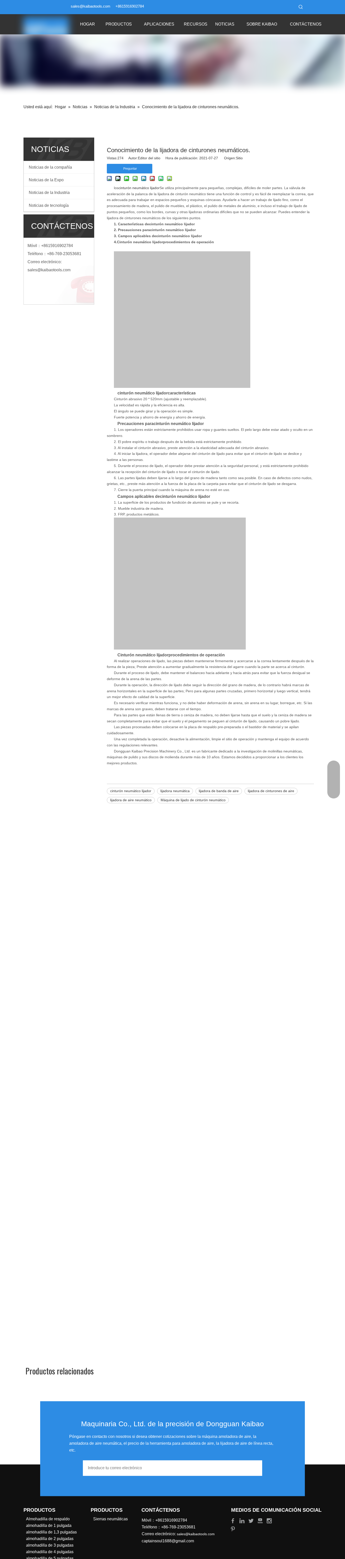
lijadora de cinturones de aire (271, 791)
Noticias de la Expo (46, 180)
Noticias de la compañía (50, 167)
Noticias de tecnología (49, 205)
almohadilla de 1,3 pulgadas (51, 1532)
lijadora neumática (175, 791)
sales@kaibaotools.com (90, 6)
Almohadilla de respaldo (48, 1519)
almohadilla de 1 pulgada (48, 1525)
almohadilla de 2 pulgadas (49, 1538)
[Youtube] (260, 1520)
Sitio (239, 158)
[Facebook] (233, 1520)
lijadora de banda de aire (219, 791)
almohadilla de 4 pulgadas (49, 1552)
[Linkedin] (242, 1520)
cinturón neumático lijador (139, 188)
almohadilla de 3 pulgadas (49, 1545)
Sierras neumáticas (110, 1519)
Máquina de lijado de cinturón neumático (193, 800)
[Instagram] (269, 1520)
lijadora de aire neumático (131, 800)
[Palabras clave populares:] (300, 7)
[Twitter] (251, 1520)
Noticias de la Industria (49, 192)
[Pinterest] (233, 1528)
